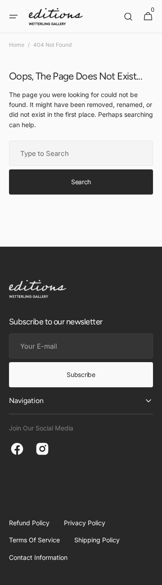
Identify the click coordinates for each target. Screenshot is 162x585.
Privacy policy (84, 523)
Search (81, 182)
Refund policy (29, 523)
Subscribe (81, 374)
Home (16, 44)
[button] (13, 17)
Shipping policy (97, 540)
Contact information (38, 557)
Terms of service (34, 540)
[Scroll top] (151, 574)
